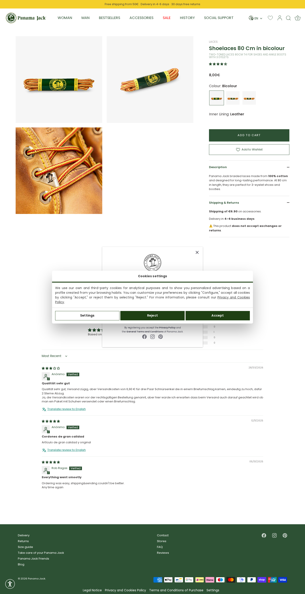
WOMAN (65, 17)
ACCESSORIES (141, 17)
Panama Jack (36, 578)
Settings (87, 315)
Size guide (25, 547)
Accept (217, 315)
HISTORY (187, 17)
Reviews (163, 553)
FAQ (160, 547)
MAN (85, 17)
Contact (163, 535)
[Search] (288, 18)
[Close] (197, 252)
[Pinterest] (160, 336)
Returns (23, 541)
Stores (161, 541)
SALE (167, 17)
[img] (51, 368)
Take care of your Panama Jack (41, 553)
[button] (218, 64)
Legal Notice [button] (92, 590)
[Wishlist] (270, 17)
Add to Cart (249, 135)
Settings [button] (213, 590)
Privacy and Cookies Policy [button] (125, 590)
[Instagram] (152, 336)
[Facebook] (144, 336)
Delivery (23, 535)
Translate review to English (66, 409)
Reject (152, 315)
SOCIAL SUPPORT (219, 17)
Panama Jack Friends (33, 558)
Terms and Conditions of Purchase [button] (176, 590)
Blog (21, 564)
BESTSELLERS (109, 17)
